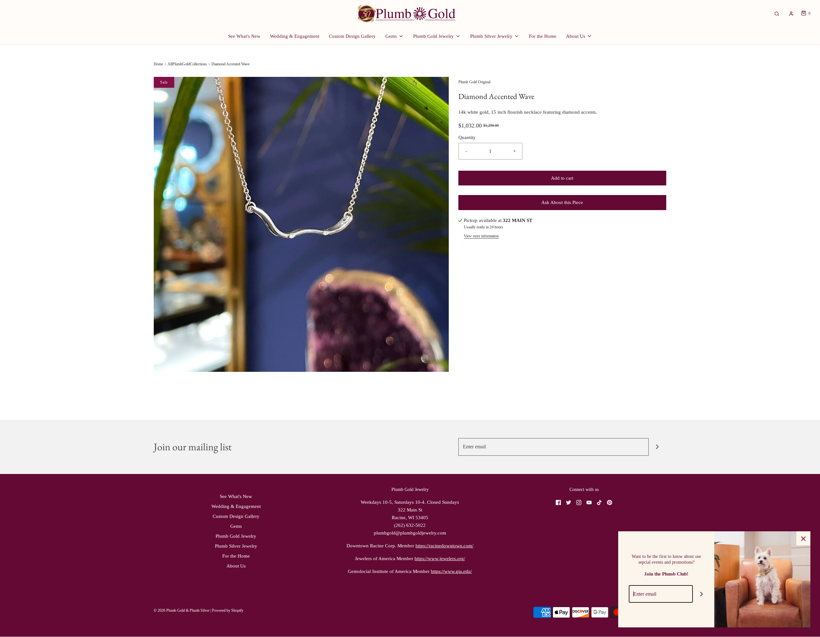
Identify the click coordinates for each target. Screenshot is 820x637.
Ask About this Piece (562, 202)
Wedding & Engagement (294, 36)
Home (158, 64)
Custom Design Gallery (352, 36)
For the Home (542, 36)
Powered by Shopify (227, 610)
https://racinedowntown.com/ (444, 545)
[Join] (657, 447)
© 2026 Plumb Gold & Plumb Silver (181, 610)
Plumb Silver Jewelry (236, 546)
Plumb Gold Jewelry (236, 536)
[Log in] (791, 13)
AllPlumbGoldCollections (187, 64)
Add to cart (562, 178)
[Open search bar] (777, 13)
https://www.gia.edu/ (451, 571)
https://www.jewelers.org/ (439, 558)
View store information (481, 236)
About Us (236, 565)
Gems (236, 526)
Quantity (467, 137)
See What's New (244, 36)
